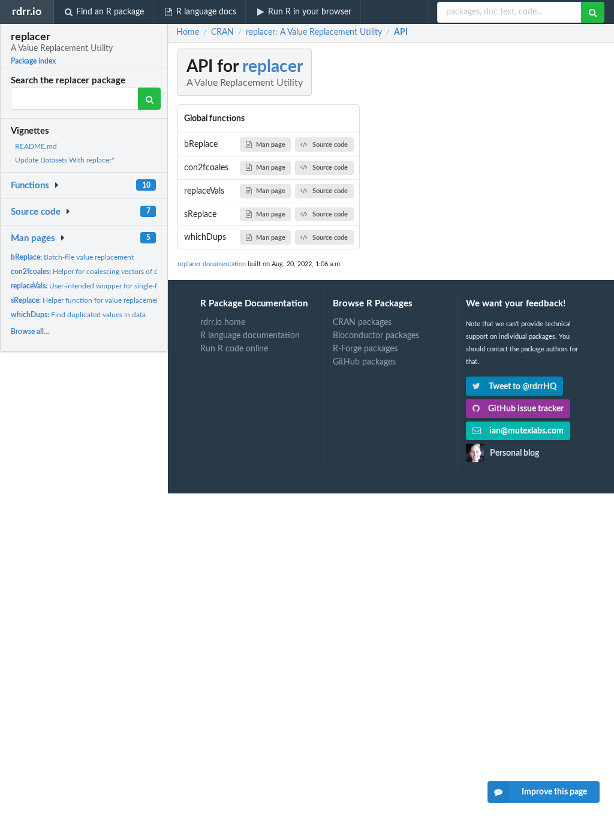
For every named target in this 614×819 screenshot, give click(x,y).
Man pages (33, 238)
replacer (272, 66)
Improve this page (554, 792)
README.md (36, 146)
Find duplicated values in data (78, 314)
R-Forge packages (365, 349)
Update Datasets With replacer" (64, 160)
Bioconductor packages (376, 336)
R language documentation (250, 336)
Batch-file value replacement (72, 257)
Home (187, 32)
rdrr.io (26, 12)
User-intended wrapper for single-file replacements (109, 286)
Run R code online (234, 349)
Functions (30, 185)
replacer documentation (211, 264)
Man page (270, 144)
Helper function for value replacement (86, 300)
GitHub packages (364, 362)
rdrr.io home (222, 322)
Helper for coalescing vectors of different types (105, 271)
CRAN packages (362, 322)
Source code (36, 211)
